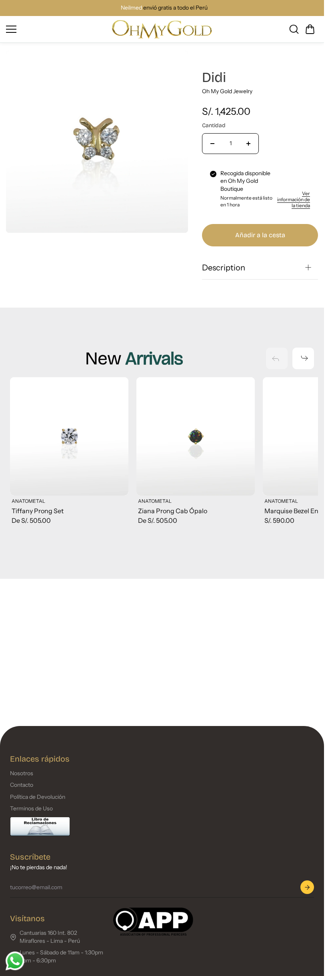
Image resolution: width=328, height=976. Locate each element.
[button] (310, 29)
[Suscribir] (307, 887)
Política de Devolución (37, 796)
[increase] (248, 144)
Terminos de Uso (31, 808)
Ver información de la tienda (293, 199)
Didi (214, 77)
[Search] (294, 29)
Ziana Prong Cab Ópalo (171, 509)
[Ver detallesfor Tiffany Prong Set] (68, 435)
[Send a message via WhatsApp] (15, 961)
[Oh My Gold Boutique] (162, 29)
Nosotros (21, 773)
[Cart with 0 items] (310, 29)
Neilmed (129, 7)
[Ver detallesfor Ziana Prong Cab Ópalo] (193, 435)
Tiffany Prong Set (38, 509)
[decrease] (212, 144)
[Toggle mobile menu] (57, 29)
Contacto (21, 784)
